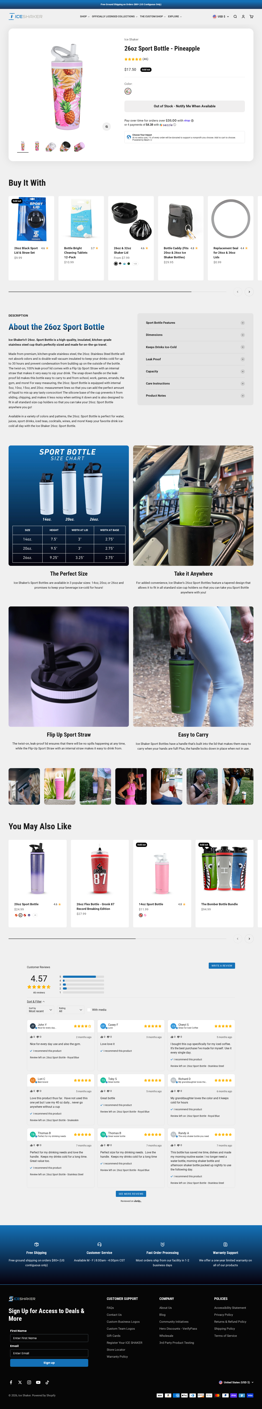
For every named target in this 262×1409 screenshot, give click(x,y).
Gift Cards (113, 1336)
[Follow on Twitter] (20, 1382)
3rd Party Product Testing (176, 1342)
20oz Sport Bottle (26, 904)
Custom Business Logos (123, 1321)
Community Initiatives (174, 1321)
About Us (165, 1308)
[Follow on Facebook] (11, 1382)
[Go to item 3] (51, 146)
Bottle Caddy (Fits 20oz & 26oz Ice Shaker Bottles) (176, 252)
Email (14, 1346)
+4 (35, 915)
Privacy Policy (223, 1314)
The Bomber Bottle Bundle (219, 904)
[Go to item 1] (23, 146)
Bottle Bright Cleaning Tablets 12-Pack (76, 252)
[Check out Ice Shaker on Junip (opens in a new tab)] (137, 1201)
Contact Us (114, 1314)
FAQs (110, 1308)
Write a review (222, 965)
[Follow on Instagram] (29, 1382)
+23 (135, 264)
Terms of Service (225, 1336)
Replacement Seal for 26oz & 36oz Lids (226, 252)
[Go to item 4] (65, 146)
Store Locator (116, 1349)
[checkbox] (100, 1010)
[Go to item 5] (80, 146)
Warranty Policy (117, 1356)
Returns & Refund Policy (230, 1321)
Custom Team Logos (121, 1328)
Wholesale (166, 1336)
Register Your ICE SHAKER (124, 1342)
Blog (162, 1314)
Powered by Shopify (43, 1395)
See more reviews (131, 1193)
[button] (136, 59)
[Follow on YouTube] (38, 1382)
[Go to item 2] (37, 146)
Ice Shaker (131, 39)
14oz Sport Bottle (151, 904)
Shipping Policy (224, 1328)
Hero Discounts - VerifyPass (178, 1328)
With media (99, 1009)
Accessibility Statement (230, 1308)
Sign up (49, 1363)
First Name (18, 1331)
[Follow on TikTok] (47, 1382)
